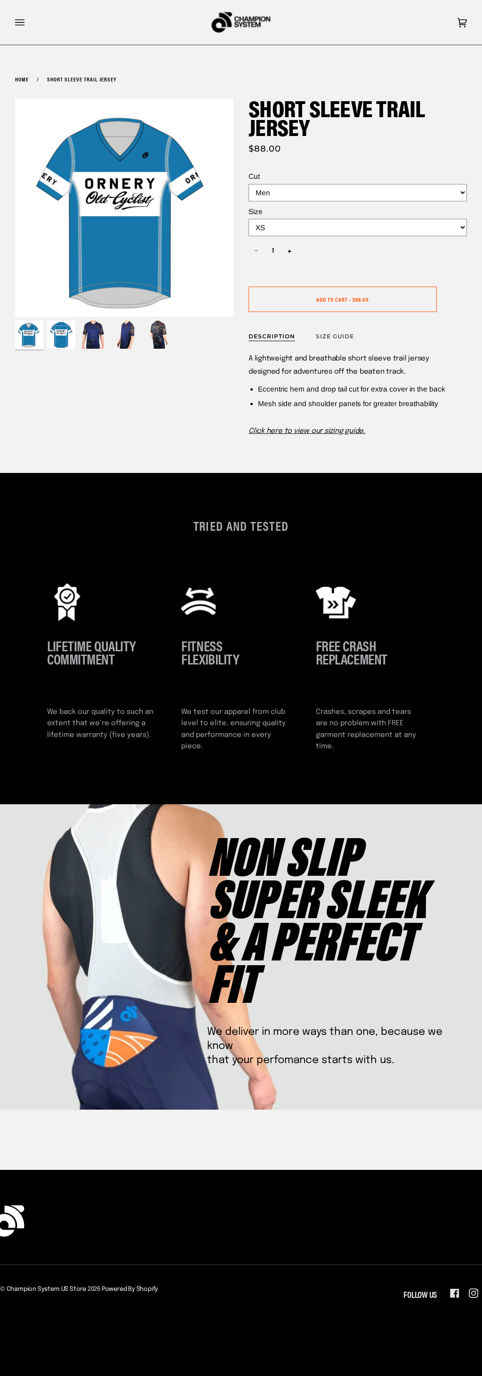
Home (22, 79)
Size (256, 212)
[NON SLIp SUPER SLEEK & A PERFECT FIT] (241, 957)
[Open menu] (29, 22)
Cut (254, 176)
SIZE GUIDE (335, 336)
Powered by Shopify (130, 1289)
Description (272, 336)
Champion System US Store (46, 1289)
